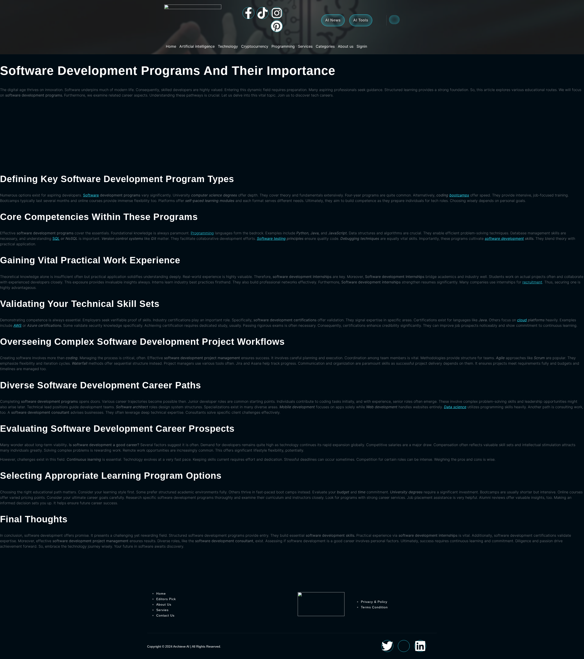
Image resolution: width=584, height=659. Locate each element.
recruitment (532, 282)
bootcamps (459, 195)
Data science (455, 407)
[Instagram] (277, 13)
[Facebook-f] (248, 13)
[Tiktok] (263, 13)
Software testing (271, 238)
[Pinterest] (277, 26)
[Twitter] (387, 646)
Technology (228, 46)
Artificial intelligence (197, 46)
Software (91, 195)
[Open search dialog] (394, 19)
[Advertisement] (292, 133)
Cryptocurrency (254, 46)
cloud (522, 320)
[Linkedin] (420, 646)
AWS (17, 325)
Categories (325, 46)
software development (504, 238)
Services (305, 46)
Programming (283, 46)
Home (171, 46)
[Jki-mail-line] (404, 646)
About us (345, 46)
